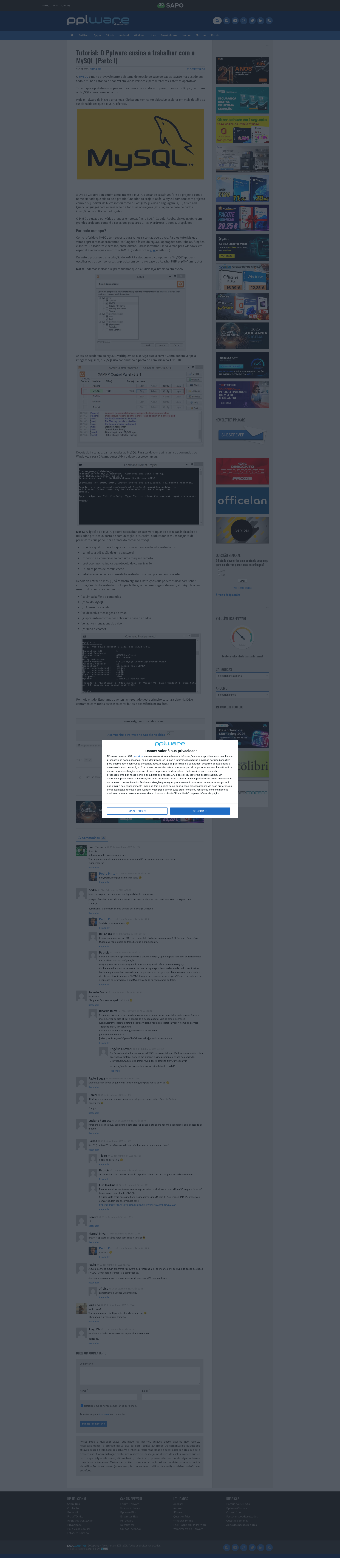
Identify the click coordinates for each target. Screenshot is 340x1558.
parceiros (138, 756)
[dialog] (170, 779)
